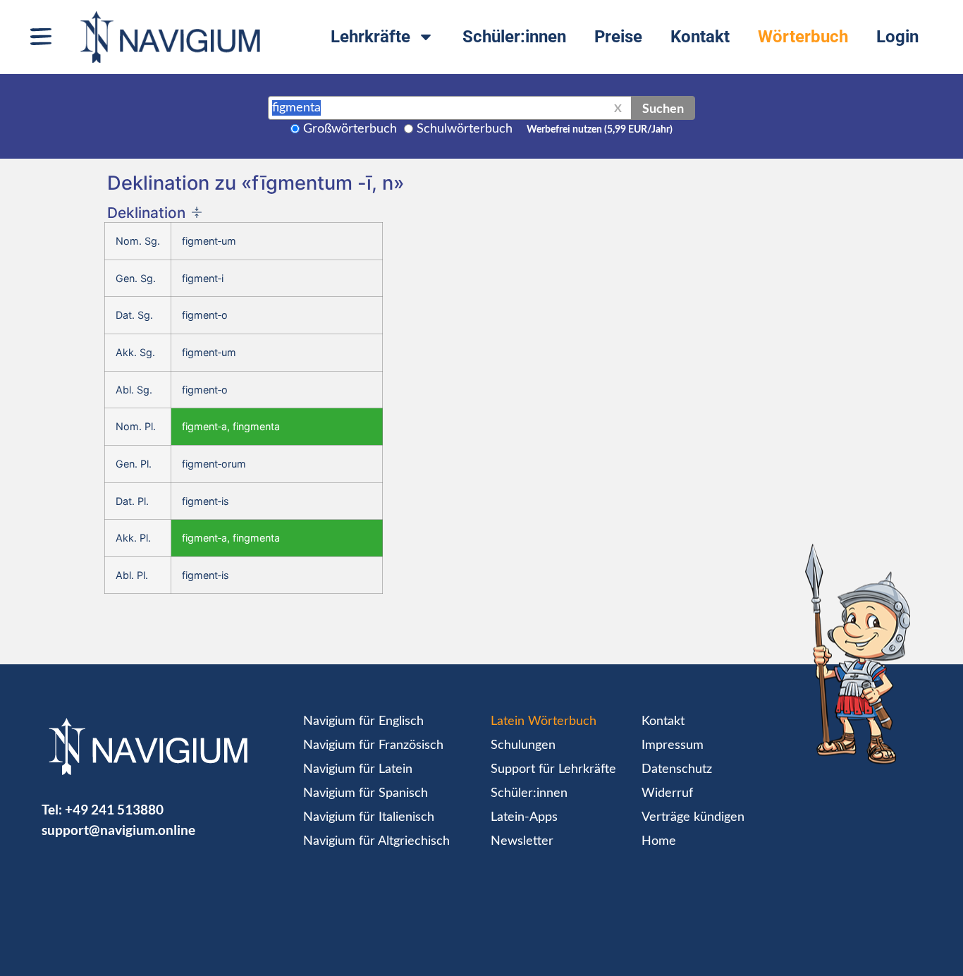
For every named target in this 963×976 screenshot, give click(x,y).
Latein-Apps (524, 817)
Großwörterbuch (350, 129)
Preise (618, 37)
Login (897, 37)
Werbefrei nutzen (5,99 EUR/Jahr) (600, 130)
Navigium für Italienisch (368, 817)
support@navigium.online (118, 830)
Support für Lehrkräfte (553, 769)
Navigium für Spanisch (365, 793)
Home (659, 841)
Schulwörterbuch (465, 129)
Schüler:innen (514, 37)
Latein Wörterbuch (543, 721)
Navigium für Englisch (363, 721)
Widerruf (667, 793)
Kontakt (700, 37)
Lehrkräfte (370, 37)
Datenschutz (677, 769)
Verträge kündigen (693, 817)
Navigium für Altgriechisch (376, 841)
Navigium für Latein (357, 769)
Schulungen (523, 745)
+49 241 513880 (114, 809)
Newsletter (522, 841)
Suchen (663, 108)
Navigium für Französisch (373, 745)
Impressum (673, 745)
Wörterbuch (803, 37)
